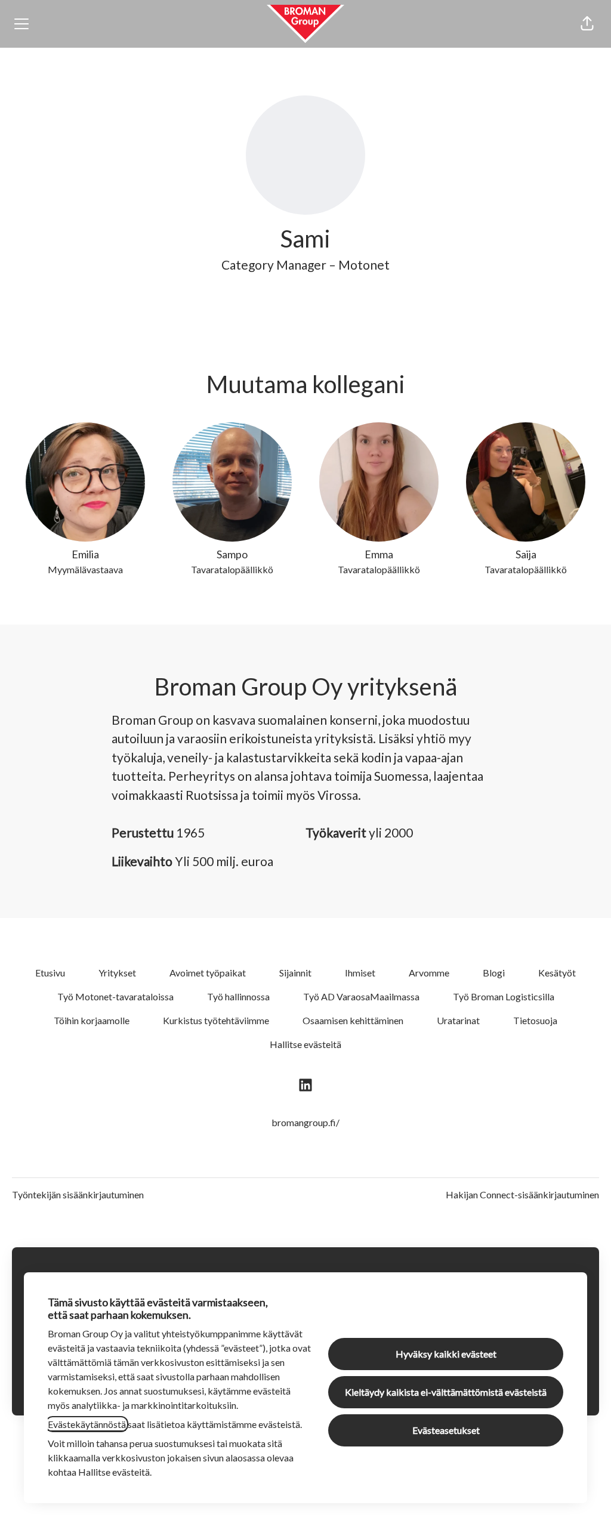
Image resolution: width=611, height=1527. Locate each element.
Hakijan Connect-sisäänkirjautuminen (522, 1194)
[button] (587, 24)
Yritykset (117, 972)
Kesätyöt (557, 972)
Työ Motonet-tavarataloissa (115, 996)
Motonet (364, 264)
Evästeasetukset (446, 1430)
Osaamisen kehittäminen (353, 1020)
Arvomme (429, 972)
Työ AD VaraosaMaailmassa (361, 996)
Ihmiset (360, 972)
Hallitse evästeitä (305, 1044)
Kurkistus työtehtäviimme (216, 1020)
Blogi (494, 972)
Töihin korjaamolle (91, 1020)
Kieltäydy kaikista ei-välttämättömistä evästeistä (446, 1392)
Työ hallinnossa (238, 996)
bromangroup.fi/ (305, 1122)
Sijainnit (295, 972)
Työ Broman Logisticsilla (503, 996)
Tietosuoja (535, 1020)
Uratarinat (458, 1020)
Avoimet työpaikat (207, 972)
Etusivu (50, 972)
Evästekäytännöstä (87, 1424)
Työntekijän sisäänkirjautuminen (78, 1194)
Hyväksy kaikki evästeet (446, 1353)
